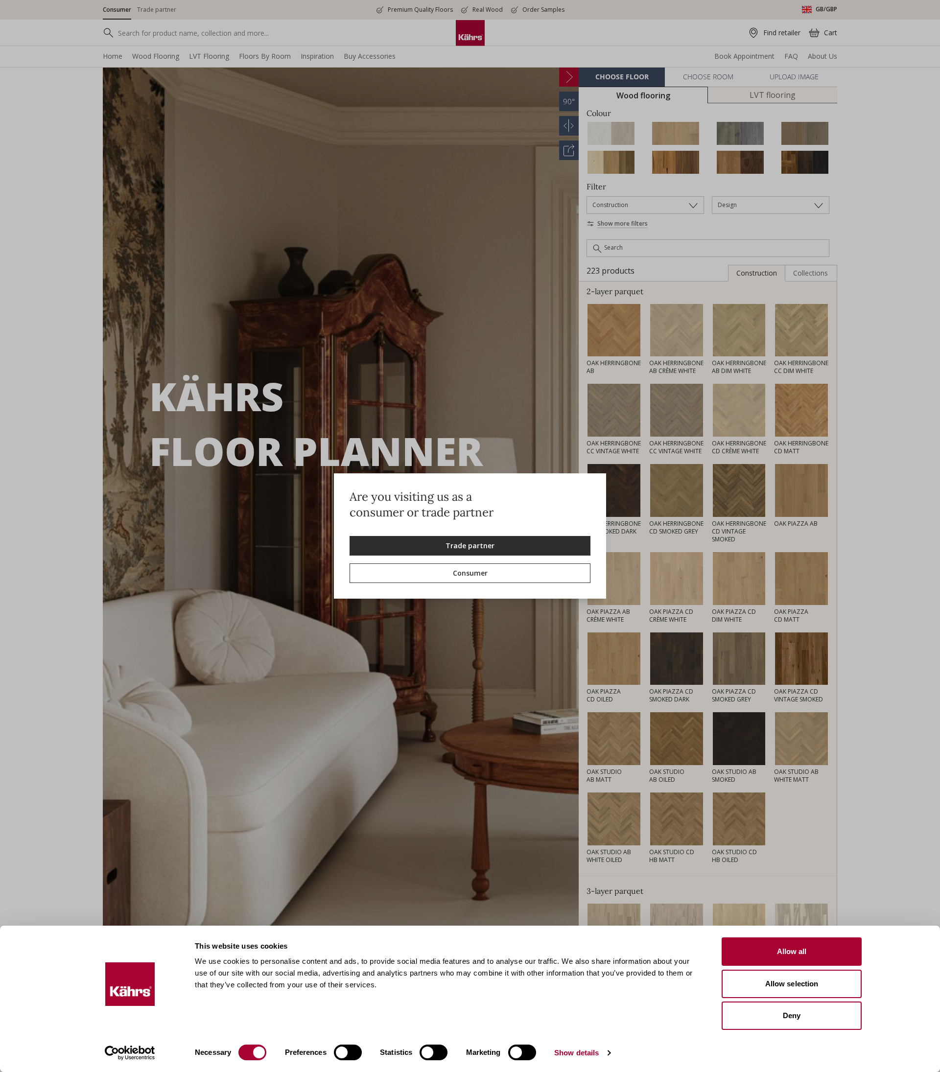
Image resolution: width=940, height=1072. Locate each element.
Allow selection (792, 983)
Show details (576, 1053)
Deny (791, 1015)
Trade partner (470, 545)
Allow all (792, 951)
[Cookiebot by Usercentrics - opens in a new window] (130, 1053)
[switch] (348, 1052)
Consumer (470, 573)
